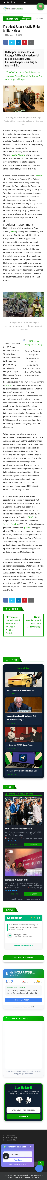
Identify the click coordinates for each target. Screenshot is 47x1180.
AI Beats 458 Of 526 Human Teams (20, 745)
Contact (36, 1177)
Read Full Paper (22, 1000)
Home (10, 1177)
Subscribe (23, 1116)
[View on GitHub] (6, 1156)
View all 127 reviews (22, 946)
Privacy (27, 1177)
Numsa (13, 232)
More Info (14, 845)
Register (33, 845)
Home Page (10, 1136)
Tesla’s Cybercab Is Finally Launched (23, 72)
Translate (18, 1160)
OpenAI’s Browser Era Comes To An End (22, 770)
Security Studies (10, 524)
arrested (38, 176)
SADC (30, 517)
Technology (10, 1139)
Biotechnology (11, 1137)
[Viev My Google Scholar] (39, 1168)
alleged (9, 385)
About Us (18, 1177)
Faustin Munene (18, 155)
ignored (27, 528)
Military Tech (11, 1141)
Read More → (12, 694)
